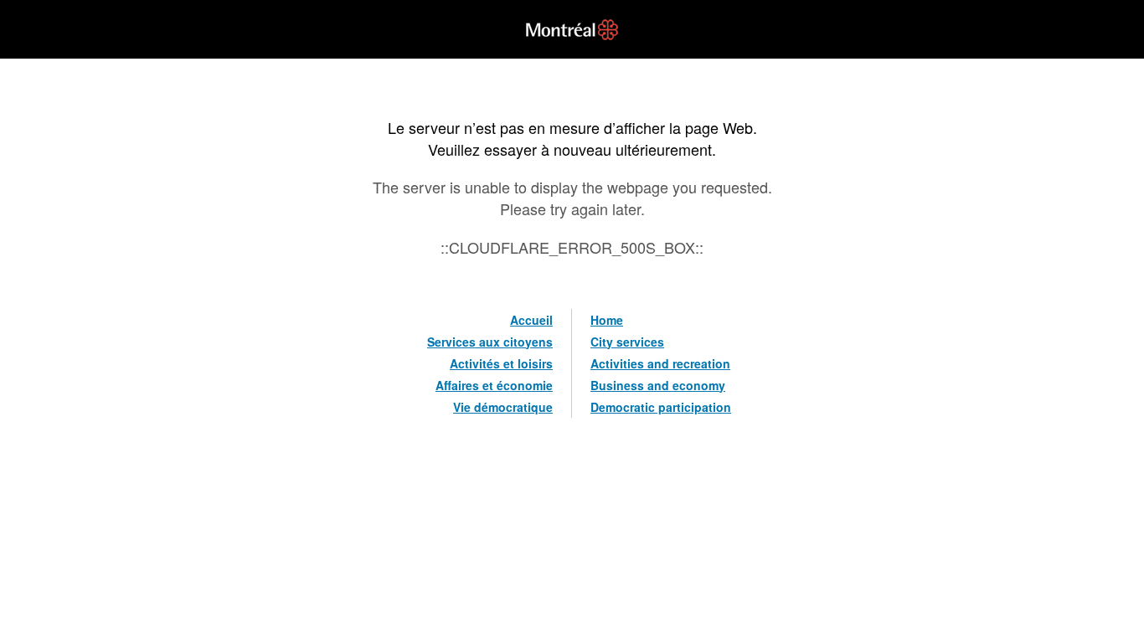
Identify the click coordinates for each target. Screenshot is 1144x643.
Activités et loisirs (501, 363)
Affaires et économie (494, 385)
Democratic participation (660, 407)
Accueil (531, 319)
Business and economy (657, 385)
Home (606, 319)
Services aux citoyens (490, 341)
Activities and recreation (660, 363)
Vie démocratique (503, 407)
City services (627, 341)
